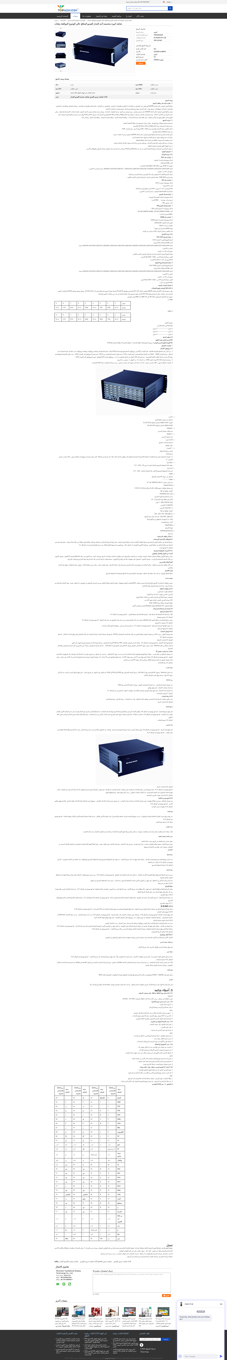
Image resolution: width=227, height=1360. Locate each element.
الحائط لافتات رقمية (120, 1333)
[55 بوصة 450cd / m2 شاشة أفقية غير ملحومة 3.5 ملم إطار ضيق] (63, 1312)
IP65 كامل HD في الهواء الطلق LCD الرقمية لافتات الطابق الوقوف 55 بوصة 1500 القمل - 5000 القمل (96, 1340)
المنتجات (62, 20)
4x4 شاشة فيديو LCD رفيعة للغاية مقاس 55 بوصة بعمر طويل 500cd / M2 (146, 1322)
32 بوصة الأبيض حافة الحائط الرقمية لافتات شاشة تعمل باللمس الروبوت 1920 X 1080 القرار (125, 1345)
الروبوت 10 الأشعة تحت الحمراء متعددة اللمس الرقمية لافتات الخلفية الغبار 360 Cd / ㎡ (68, 1351)
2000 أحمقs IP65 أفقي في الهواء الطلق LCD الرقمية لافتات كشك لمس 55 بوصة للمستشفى (97, 1352)
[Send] (221, 1356)
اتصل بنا (129, 16)
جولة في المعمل (101, 16)
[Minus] (221, 1304)
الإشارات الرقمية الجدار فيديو (76, 20)
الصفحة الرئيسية (62, 16)
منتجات (75, 16)
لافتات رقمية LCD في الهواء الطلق (95, 1334)
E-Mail (142, 1349)
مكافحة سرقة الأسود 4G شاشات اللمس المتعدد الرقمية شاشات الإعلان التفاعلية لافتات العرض (68, 1340)
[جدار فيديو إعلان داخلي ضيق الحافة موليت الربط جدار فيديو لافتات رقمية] (96, 1312)
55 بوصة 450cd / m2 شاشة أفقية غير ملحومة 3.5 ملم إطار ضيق (62, 1321)
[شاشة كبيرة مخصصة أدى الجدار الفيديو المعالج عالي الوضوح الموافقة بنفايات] (60, 34)
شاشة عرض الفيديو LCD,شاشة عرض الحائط (96, 1261)
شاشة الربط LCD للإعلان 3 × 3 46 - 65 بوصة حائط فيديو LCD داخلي (112, 1321)
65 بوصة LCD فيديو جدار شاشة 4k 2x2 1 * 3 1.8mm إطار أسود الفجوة (163, 1321)
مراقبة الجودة (116, 16)
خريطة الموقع (151, 1349)
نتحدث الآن (140, 16)
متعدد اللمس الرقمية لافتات (67, 1333)
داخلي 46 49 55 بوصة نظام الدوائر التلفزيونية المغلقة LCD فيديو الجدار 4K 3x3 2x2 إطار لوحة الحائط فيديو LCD (79, 1323)
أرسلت (165, 1339)
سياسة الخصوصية (110, 1358)
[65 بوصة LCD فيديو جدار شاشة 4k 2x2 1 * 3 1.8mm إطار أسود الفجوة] (163, 1312)
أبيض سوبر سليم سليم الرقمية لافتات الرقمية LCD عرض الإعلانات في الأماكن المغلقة (124, 1351)
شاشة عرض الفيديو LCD (122, 1261)
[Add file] (180, 1356)
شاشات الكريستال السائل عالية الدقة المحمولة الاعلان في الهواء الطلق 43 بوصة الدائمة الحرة (97, 1346)
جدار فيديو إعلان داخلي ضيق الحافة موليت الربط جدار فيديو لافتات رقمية (96, 1321)
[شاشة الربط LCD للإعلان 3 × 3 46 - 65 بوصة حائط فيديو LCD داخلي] (113, 1312)
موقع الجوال (145, 1352)
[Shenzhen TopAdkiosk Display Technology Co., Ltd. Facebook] (142, 1345)
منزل (56, 20)
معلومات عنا (87, 16)
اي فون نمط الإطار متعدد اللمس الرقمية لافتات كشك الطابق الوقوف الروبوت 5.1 (68, 1346)
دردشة (141, 63)
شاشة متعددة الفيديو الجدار (68, 1261)
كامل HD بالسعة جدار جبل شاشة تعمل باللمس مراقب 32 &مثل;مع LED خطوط (125, 1339)
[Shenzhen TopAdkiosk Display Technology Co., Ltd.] (67, 8)
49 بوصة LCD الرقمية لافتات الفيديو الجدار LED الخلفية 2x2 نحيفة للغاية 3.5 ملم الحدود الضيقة (129, 1322)
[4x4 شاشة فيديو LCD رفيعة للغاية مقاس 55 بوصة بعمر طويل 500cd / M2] (146, 1312)
